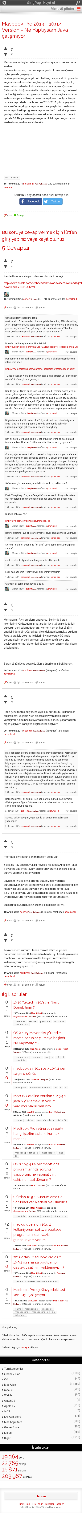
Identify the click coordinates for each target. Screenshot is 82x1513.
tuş (53, 1312)
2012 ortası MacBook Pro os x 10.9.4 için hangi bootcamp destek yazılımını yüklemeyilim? (38, 1262)
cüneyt (27, 299)
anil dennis (58, 1245)
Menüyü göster (62, 9)
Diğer (7, 1438)
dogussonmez (20, 1016)
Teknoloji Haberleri (54, 1504)
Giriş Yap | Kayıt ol (41, 3)
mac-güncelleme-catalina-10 (51, 1120)
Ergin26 (53, 1112)
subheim (27, 670)
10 (57, 1057)
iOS (6, 1379)
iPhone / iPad (12, 1374)
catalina (30, 1120)
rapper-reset (61, 1049)
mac (61, 1153)
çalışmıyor (20, 1315)
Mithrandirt (58, 1301)
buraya (25, 1347)
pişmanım (45, 1021)
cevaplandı (71, 299)
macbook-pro (32, 1309)
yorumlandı (56, 336)
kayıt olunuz (51, 239)
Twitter (55, 201)
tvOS (7, 1411)
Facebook (34, 201)
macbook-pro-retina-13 (26, 1153)
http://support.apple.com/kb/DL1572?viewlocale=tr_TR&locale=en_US (41, 347)
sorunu (46, 1216)
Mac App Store (13, 1422)
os (46, 1057)
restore (32, 1021)
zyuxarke (35, 1079)
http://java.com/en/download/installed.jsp (27, 521)
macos (18, 1120)
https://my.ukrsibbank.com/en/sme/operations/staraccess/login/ (40, 369)
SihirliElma (24, 1504)
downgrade (20, 1087)
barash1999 (55, 1144)
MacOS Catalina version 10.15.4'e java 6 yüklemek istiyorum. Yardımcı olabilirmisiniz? (39, 1101)
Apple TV (9, 1406)
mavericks (20, 1021)
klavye (18, 1309)
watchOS (9, 1400)
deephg (24, 912)
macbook (59, 1021)
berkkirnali (28, 183)
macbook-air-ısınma (40, 1087)
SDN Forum (37, 1504)
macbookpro (11, 177)
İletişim (41, 1496)
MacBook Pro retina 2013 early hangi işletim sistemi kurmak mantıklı (38, 1133)
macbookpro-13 (40, 1312)
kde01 (34, 1185)
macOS (30, 1112)
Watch (8, 1395)
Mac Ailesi (36, 1013)
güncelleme (60, 1216)
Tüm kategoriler (13, 1368)
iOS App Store (12, 1416)
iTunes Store (11, 1427)
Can (59, 1273)
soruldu (8, 187)
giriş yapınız (14, 239)
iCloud (8, 1432)
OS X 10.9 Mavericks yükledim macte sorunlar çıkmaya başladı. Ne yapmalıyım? (39, 1038)
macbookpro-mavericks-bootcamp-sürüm (36, 1281)
